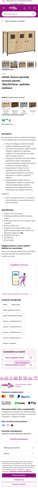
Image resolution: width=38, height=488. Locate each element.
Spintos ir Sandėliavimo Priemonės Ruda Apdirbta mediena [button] (13, 338)
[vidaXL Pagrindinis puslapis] (13, 8)
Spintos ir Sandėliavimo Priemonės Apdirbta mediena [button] (13, 332)
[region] (19, 473)
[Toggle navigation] (3, 8)
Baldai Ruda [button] (16, 305)
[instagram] (8, 425)
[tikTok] (12, 425)
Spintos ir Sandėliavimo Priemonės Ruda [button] (13, 327)
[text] (6, 121)
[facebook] (4, 425)
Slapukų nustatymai (19, 484)
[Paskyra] (24, 8)
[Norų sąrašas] (29, 8)
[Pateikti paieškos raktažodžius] (33, 13)
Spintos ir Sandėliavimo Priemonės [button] (13, 321)
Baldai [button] (5, 305)
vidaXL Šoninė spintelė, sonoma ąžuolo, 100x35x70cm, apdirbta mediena (16, 82)
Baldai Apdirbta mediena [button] (11, 310)
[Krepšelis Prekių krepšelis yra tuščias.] (34, 8)
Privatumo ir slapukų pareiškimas (20, 471)
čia (22, 233)
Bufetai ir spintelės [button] (9, 343)
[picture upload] (19, 279)
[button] (6, 107)
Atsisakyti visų (19, 480)
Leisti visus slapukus (19, 475)
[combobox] (19, 14)
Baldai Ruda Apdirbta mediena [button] (13, 316)
